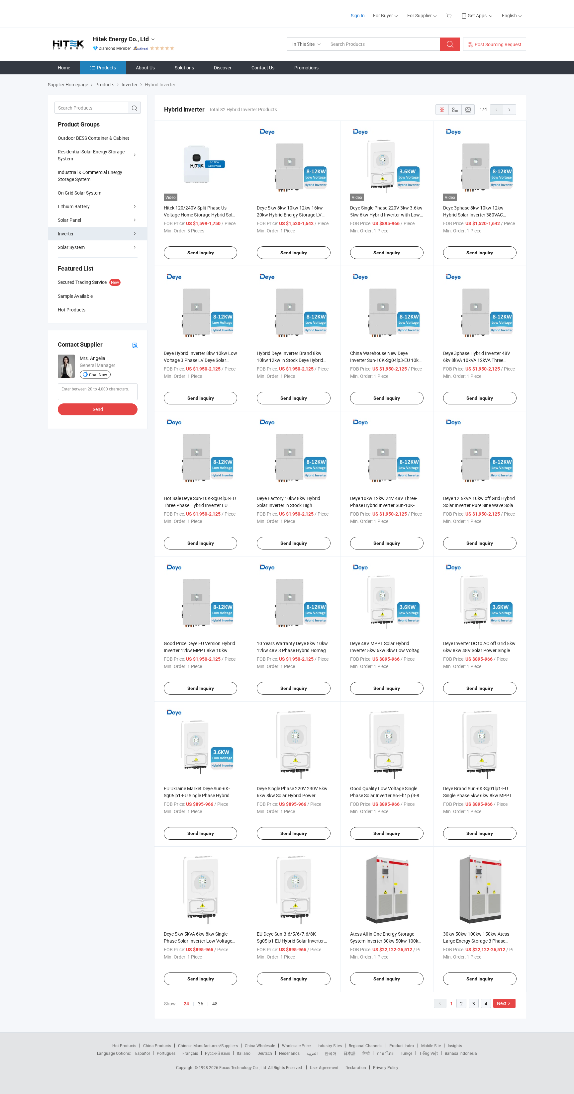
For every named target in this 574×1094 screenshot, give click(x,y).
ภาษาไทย (385, 1053)
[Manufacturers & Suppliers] (90, 13)
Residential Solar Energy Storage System (91, 155)
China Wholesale (260, 1045)
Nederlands (289, 1053)
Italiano (243, 1053)
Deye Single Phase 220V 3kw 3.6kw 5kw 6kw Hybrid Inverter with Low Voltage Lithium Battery (386, 215)
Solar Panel (69, 220)
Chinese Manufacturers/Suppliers (208, 1045)
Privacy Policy (385, 1067)
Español (142, 1053)
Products (106, 67)
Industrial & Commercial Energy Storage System (90, 175)
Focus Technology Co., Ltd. (243, 1067)
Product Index (401, 1045)
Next (502, 1003)
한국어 (330, 1053)
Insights (455, 1045)
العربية (312, 1053)
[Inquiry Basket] (449, 15)
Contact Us (262, 67)
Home (64, 67)
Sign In (358, 15)
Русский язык (217, 1053)
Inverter (66, 233)
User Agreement (324, 1067)
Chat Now (98, 374)
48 (215, 1003)
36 (200, 1003)
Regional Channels (365, 1045)
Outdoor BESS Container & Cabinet (93, 138)
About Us (145, 67)
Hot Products (124, 1045)
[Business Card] (135, 344)
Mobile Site (431, 1045)
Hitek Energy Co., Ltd (121, 39)
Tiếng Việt (428, 1053)
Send (98, 409)
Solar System (71, 247)
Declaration (355, 1067)
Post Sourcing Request (498, 44)
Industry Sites (330, 1045)
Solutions (184, 67)
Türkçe (406, 1053)
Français (190, 1053)
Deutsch (264, 1053)
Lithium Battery (74, 206)
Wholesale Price (296, 1045)
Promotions (306, 67)
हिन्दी (366, 1053)
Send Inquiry (200, 252)
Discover (223, 67)
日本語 (349, 1053)
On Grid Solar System (79, 193)
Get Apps (477, 15)
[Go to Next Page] (509, 110)
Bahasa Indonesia (461, 1053)
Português (166, 1053)
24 (186, 1003)
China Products (157, 1045)
